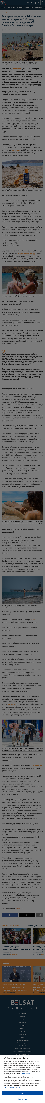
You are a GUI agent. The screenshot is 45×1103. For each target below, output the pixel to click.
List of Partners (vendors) (12, 1088)
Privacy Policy (25, 1074)
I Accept (22, 1093)
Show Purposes (22, 1099)
